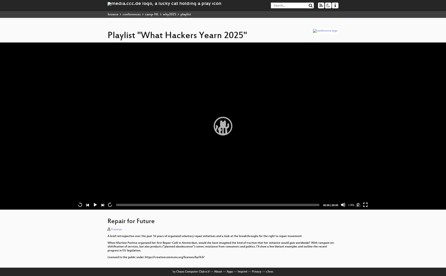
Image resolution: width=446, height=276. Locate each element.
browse (113, 14)
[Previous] (87, 205)
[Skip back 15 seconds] (80, 205)
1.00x (351, 205)
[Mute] (343, 205)
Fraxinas (116, 229)
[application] (223, 126)
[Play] (223, 126)
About (218, 271)
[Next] (102, 205)
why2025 (169, 14)
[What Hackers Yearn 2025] (358, 205)
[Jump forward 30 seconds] (110, 205)
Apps (230, 271)
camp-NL (152, 14)
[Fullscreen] (365, 205)
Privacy (256, 271)
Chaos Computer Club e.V (193, 271)
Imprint (242, 271)
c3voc (269, 271)
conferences (132, 14)
